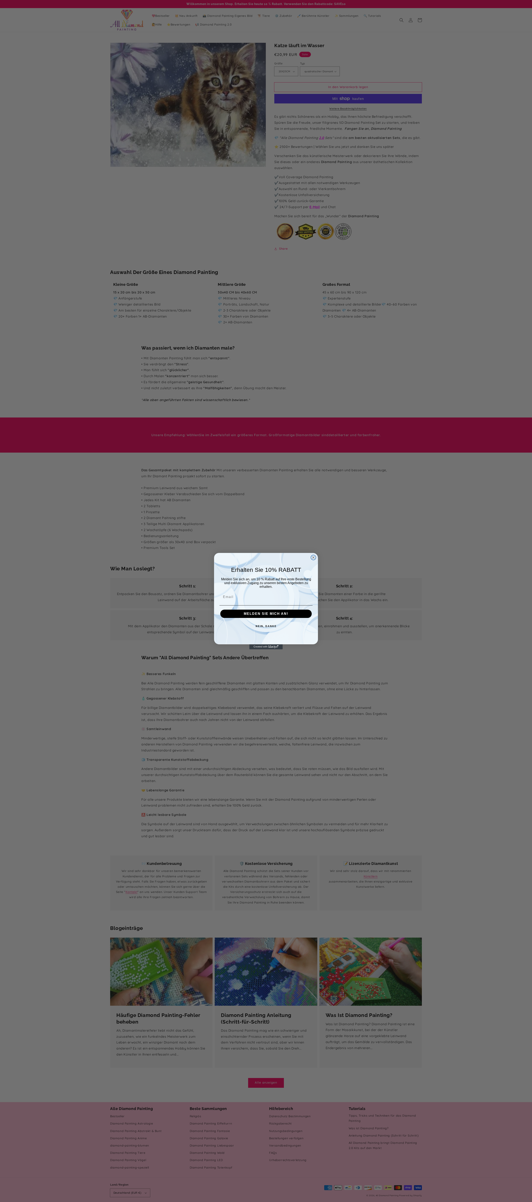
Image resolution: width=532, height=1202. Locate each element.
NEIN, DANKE (266, 626)
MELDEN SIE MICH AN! (266, 613)
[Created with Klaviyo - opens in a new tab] (266, 646)
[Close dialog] (313, 557)
